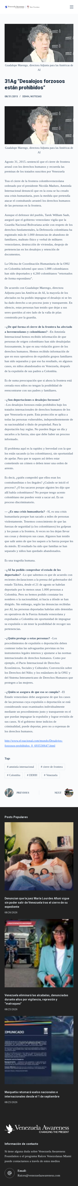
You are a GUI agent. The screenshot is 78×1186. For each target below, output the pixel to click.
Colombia (13, 775)
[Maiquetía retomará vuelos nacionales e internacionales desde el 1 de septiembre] (39, 1050)
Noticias (36, 96)
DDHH (25, 96)
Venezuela (50, 775)
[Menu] (71, 7)
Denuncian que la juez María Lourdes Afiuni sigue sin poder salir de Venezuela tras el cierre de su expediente (37, 902)
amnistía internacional (20, 766)
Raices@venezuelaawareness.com (39, 1175)
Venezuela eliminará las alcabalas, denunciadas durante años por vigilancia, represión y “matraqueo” (36, 999)
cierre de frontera (52, 766)
